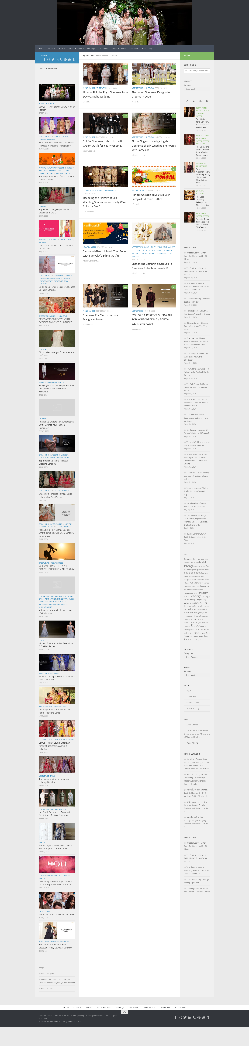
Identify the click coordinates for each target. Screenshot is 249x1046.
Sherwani (101, 88)
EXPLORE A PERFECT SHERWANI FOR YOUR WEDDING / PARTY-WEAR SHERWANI (152, 319)
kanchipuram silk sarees (196, 589)
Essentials (133, 48)
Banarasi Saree (191, 559)
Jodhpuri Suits (45, 383)
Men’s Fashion (75, 48)
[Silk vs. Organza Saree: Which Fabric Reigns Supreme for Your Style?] (57, 831)
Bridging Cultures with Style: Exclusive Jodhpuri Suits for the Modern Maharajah (56, 388)
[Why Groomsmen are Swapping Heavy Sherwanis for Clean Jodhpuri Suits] (189, 167)
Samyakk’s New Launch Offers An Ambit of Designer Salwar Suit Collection (54, 745)
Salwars (62, 48)
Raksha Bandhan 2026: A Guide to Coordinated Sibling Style (195, 537)
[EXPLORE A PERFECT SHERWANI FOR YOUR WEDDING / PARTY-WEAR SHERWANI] (154, 295)
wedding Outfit (63, 458)
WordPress (53, 1021)
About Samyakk (119, 48)
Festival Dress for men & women (53, 596)
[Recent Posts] (187, 101)
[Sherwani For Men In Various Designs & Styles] (105, 295)
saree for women (197, 629)
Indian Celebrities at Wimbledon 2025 (56, 914)
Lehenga (42, 140)
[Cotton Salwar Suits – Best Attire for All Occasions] (57, 228)
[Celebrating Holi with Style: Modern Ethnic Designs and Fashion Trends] (57, 864)
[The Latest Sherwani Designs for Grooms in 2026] (154, 74)
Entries (191, 696)
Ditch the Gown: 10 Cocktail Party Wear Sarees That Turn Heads (196, 326)
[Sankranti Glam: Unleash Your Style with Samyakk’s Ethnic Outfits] (105, 233)
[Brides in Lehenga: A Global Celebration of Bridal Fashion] (57, 662)
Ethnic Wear (200, 580)
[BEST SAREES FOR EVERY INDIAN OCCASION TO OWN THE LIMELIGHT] (57, 305)
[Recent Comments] (200, 101)
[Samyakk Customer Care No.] (61, 59)
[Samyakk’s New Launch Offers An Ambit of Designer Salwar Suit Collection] (57, 728)
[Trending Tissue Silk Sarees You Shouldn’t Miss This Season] (189, 217)
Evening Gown (57, 942)
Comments (192, 702)
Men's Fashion (89, 88)
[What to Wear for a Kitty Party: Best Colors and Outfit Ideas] (189, 112)
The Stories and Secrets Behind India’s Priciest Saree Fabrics (195, 271)
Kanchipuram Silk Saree (49, 707)
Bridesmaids (58, 276)
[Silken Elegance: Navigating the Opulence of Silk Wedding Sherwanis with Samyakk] (154, 123)
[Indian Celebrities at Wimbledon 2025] (57, 900)
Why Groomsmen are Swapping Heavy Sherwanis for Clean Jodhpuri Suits (196, 286)
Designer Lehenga (60, 137)
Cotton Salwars (66, 240)
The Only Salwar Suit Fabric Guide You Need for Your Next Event (196, 387)
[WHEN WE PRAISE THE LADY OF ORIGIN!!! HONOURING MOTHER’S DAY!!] (57, 551)
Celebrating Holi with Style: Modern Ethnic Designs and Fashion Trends (195, 781)
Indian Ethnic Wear (47, 104)
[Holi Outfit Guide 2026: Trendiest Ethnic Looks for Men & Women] (57, 798)
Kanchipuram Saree (199, 582)
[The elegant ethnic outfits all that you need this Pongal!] (57, 159)
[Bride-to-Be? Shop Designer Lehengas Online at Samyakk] (57, 264)
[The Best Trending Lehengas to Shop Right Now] (189, 195)
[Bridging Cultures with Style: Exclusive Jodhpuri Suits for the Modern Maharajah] (57, 371)
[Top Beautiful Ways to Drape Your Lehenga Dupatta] (57, 764)
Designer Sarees (65, 168)
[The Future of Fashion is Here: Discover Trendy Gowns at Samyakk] (57, 930)
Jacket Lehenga (53, 281)
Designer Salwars (46, 740)
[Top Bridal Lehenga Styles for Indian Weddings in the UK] (57, 195)
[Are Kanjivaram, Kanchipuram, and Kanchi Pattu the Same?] (57, 695)
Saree (195, 625)
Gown (146, 247)
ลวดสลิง (189, 817)
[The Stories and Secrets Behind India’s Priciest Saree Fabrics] (189, 139)
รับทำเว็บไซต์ (192, 790)
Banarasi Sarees (202, 136)
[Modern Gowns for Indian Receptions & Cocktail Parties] (57, 629)
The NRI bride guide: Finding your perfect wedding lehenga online (196, 476)
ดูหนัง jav (190, 802)
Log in (188, 690)
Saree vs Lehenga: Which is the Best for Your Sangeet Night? (196, 491)
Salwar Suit (189, 622)
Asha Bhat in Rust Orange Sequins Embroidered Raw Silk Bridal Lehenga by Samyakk (56, 533)
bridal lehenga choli (199, 566)
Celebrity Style (45, 911)
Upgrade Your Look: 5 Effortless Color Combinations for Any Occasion (196, 765)
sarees (193, 633)
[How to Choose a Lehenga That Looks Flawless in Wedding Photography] (57, 125)
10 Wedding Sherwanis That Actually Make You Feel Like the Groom (196, 372)
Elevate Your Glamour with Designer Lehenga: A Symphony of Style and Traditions (57, 981)
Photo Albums (47, 988)
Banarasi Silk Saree (191, 563)
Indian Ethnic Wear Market (163, 247)
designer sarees (190, 579)
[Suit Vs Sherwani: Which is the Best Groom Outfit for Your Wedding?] (105, 123)
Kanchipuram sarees (190, 586)
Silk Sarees (50, 316)
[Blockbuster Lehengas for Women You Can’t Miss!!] (57, 338)
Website (135, 256)
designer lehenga (193, 572)
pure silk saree (195, 616)
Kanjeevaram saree (191, 593)
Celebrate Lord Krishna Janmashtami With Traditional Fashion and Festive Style (196, 341)
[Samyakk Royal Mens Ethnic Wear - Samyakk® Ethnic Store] (44, 59)
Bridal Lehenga (45, 137)
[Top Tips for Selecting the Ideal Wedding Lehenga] (57, 443)
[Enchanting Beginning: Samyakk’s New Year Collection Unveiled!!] (154, 233)
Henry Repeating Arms (195, 774)
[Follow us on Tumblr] (73, 59)
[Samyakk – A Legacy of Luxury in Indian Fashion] (57, 92)
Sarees (50, 48)
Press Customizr (74, 1021)
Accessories (137, 247)
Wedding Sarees (45, 607)
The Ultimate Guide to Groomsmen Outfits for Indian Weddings (196, 418)
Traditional (103, 48)
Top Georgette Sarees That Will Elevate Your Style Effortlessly (196, 356)
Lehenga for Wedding (198, 603)
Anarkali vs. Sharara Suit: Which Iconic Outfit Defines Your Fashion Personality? (56, 424)
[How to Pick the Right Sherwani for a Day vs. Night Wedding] (105, 74)
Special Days (147, 48)
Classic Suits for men (92, 190)
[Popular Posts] (194, 101)
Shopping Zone (165, 253)
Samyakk (198, 622)
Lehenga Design (195, 600)
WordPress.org (192, 708)
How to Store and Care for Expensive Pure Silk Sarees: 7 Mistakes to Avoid (196, 402)
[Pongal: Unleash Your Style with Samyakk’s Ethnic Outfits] (154, 176)
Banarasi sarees (203, 559)
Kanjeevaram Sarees (47, 171)
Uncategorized (138, 190)
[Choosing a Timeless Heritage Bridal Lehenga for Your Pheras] (57, 479)
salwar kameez (198, 619)
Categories (188, 653)
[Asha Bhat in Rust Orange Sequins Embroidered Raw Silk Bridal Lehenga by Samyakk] (57, 512)
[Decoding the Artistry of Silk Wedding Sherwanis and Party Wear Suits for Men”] (105, 176)
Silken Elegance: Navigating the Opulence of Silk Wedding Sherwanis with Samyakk (154, 146)
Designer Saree (199, 576)
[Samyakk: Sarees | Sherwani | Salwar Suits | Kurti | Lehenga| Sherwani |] (52, 59)
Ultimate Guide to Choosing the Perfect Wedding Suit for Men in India (196, 793)
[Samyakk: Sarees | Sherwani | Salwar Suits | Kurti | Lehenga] (65, 59)
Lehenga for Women (192, 606)
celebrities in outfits (62, 524)
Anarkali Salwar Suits (48, 168)
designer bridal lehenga (201, 570)
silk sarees (194, 636)
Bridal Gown (44, 942)
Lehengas (91, 48)
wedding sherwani (200, 640)
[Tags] (207, 101)
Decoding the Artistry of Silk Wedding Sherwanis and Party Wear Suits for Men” (104, 202)
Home (41, 48)
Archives (187, 85)
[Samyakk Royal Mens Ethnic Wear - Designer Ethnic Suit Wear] (48, 59)
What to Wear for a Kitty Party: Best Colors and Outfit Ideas (195, 256)
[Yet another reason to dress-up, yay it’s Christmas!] (57, 585)
